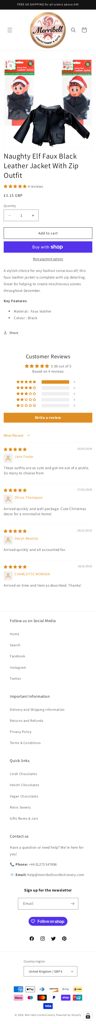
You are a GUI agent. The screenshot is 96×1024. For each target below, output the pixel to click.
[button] (9, 30)
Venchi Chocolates (24, 785)
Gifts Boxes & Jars (24, 818)
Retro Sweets (20, 807)
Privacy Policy (20, 731)
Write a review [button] (48, 417)
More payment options (48, 259)
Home (14, 634)
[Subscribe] (72, 903)
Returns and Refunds (26, 720)
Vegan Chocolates (24, 796)
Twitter (15, 678)
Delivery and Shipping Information (37, 709)
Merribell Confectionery (40, 1015)
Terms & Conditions (25, 743)
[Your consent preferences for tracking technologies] (88, 1016)
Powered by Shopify (68, 1015)
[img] (15, 449)
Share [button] (13, 332)
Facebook (17, 656)
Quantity (10, 206)
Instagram (18, 667)
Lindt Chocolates (23, 774)
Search (15, 645)
